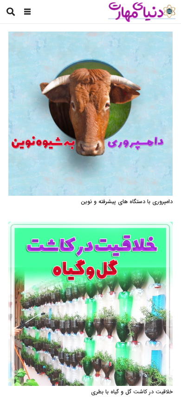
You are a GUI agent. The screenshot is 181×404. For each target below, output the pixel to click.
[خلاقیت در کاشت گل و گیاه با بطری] (90, 226)
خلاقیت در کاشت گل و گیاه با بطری (132, 391)
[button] (27, 11)
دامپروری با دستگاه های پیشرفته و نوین (127, 201)
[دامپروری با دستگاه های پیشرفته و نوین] (90, 36)
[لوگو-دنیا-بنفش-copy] (141, 11)
